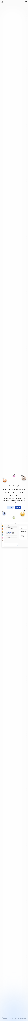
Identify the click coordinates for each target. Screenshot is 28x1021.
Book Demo (18, 507)
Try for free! (10, 507)
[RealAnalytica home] (2, 2)
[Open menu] (26, 2)
